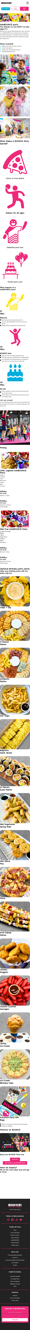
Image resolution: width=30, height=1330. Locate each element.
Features (15, 1292)
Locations (6, 8)
